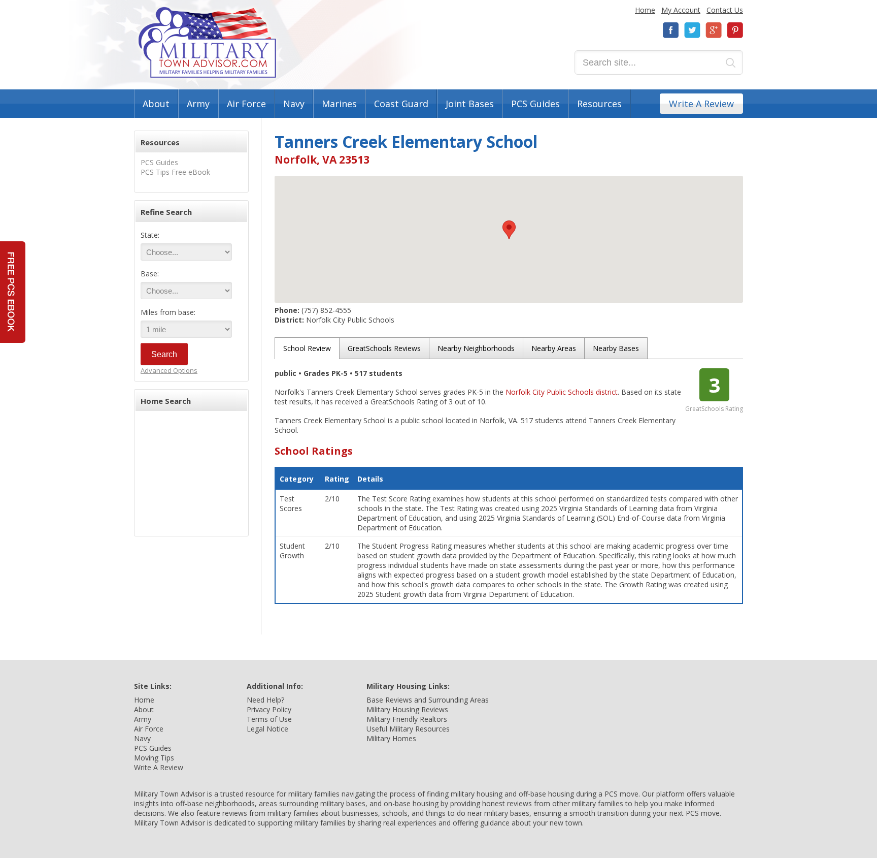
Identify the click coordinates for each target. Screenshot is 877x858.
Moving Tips (154, 757)
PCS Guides (535, 104)
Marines (339, 104)
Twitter (692, 30)
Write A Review (701, 104)
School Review (307, 348)
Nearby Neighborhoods (476, 348)
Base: (150, 273)
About (156, 104)
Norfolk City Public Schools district (561, 392)
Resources (599, 104)
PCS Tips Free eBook (175, 172)
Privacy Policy (269, 709)
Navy (294, 104)
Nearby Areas (553, 348)
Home (645, 10)
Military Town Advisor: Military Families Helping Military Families (207, 42)
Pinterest (735, 30)
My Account (680, 10)
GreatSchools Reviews (384, 348)
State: (150, 235)
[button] (509, 229)
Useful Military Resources (408, 729)
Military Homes (391, 738)
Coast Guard (401, 104)
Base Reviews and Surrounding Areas (427, 700)
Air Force (246, 104)
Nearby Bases (616, 348)
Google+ (713, 30)
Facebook (671, 30)
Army (198, 104)
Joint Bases (470, 104)
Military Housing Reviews (407, 709)
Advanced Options (169, 370)
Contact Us (724, 10)
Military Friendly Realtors (406, 719)
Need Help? (265, 700)
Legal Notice (267, 729)
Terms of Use (269, 719)
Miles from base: (168, 312)
